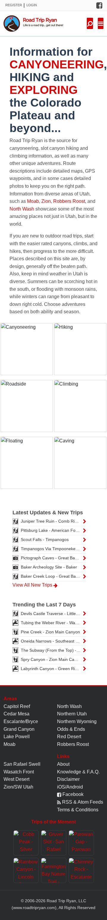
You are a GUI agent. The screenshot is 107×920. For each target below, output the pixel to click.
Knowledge (69, 771)
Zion (46, 201)
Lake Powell (17, 736)
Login (31, 5)
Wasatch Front (19, 771)
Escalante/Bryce (21, 721)
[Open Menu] (100, 23)
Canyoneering (27, 355)
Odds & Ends (71, 729)
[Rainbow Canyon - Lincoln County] (26, 870)
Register (13, 5)
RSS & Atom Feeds (82, 802)
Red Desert (69, 736)
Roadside (26, 409)
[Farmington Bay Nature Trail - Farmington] (53, 870)
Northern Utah (72, 713)
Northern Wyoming (77, 721)
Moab (33, 201)
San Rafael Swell (22, 764)
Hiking (80, 352)
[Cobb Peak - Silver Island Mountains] (26, 842)
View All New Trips (33, 584)
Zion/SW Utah (18, 786)
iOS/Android (70, 786)
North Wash (22, 208)
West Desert (16, 779)
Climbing (80, 409)
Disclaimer (68, 779)
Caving (80, 466)
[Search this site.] (90, 23)
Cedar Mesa (16, 713)
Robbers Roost (69, 201)
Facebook (72, 794)
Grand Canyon (19, 729)
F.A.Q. (93, 771)
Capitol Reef (17, 706)
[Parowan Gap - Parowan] (81, 842)
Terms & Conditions (77, 809)
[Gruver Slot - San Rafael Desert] (53, 842)
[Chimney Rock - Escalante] (81, 870)
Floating (27, 466)
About (63, 764)
